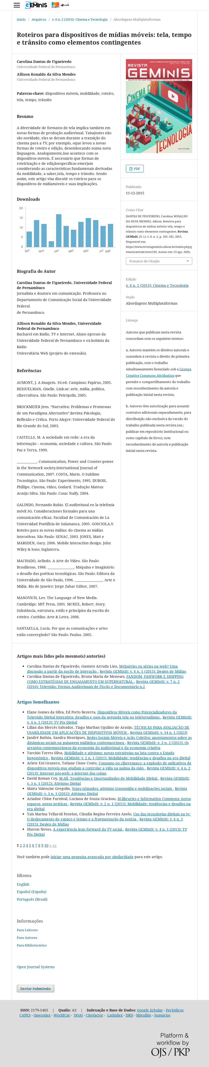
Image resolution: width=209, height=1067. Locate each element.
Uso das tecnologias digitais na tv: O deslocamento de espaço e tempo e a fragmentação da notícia (108, 816)
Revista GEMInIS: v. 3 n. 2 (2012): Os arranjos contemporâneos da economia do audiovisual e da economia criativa (108, 745)
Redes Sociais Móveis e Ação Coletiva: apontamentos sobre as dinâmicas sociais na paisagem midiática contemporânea (109, 740)
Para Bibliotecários (32, 945)
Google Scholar (150, 1010)
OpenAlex (42, 1015)
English (23, 884)
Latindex (115, 1015)
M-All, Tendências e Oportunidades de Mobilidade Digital (108, 778)
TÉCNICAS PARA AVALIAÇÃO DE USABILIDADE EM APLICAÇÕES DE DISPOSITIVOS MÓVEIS (108, 730)
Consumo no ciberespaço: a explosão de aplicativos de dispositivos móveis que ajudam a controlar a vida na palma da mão (109, 766)
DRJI (129, 1015)
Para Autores (27, 937)
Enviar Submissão (35, 988)
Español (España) (31, 891)
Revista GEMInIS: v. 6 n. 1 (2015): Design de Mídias (143, 671)
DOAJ (78, 1015)
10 (46, 845)
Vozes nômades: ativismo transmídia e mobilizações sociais (122, 788)
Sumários (162, 1015)
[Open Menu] (17, 5)
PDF (136, 168)
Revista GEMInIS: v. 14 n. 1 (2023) (158, 732)
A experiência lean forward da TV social (88, 829)
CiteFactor (94, 1015)
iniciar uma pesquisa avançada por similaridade (92, 856)
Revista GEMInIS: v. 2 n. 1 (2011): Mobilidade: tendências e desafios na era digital (120, 757)
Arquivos (39, 19)
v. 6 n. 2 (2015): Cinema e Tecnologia (80, 19)
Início (21, 19)
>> (55, 845)
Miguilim (143, 1015)
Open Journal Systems (36, 966)
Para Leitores (27, 930)
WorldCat (62, 1015)
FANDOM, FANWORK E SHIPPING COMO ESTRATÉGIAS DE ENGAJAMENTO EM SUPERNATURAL (105, 679)
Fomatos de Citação (144, 261)
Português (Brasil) (32, 899)
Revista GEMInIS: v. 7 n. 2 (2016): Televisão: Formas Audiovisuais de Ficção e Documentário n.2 (103, 684)
